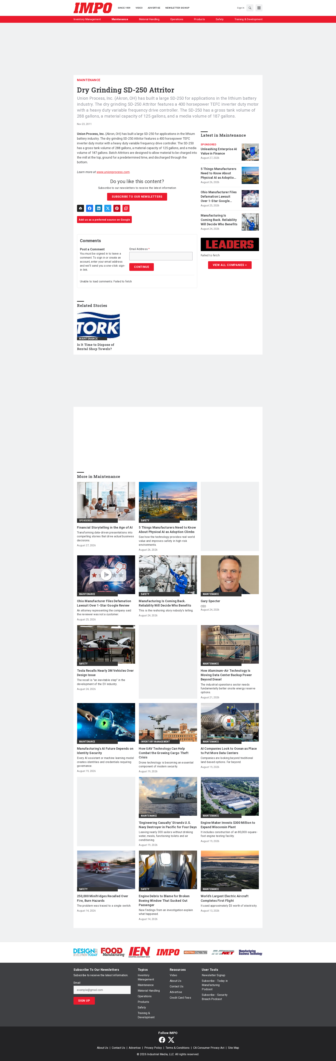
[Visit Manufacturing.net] (223, 952)
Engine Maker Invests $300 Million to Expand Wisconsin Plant (228, 825)
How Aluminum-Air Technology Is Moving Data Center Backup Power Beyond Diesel (226, 675)
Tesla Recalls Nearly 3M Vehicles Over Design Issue (105, 673)
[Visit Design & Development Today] (85, 952)
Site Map (233, 1047)
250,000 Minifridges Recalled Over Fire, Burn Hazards (102, 898)
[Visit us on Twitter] (171, 1040)
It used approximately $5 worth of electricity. (229, 905)
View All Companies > (230, 265)
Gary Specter (210, 601)
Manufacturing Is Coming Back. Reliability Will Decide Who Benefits (219, 220)
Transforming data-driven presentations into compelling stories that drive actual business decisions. (105, 536)
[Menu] (258, 7)
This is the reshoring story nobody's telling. (166, 610)
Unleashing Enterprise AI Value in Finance (219, 151)
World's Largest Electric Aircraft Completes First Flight (224, 898)
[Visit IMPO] (168, 952)
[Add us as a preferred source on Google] (126, 208)
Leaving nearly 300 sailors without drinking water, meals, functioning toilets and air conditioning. (166, 836)
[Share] (89, 208)
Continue (141, 267)
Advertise (135, 1047)
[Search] (249, 7)
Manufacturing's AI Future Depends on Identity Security (105, 751)
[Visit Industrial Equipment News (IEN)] (139, 952)
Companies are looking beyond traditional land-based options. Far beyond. (227, 760)
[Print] (80, 208)
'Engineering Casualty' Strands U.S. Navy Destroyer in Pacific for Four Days (168, 825)
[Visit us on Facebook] (162, 1040)
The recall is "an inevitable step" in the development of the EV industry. (101, 682)
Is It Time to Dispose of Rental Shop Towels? (95, 347)
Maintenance (88, 80)
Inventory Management (155, 741)
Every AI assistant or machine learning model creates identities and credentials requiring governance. (105, 762)
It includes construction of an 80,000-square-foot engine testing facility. (229, 834)
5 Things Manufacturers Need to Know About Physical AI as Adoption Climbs (218, 173)
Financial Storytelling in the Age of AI (105, 527)
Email (77, 982)
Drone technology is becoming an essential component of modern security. (166, 764)
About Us (102, 1047)
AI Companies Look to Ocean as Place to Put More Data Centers (229, 751)
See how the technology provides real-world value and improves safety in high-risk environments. (167, 540)
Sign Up (84, 1000)
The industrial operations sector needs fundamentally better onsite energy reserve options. (228, 688)
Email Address (139, 249)
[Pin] (116, 208)
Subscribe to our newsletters (137, 196)
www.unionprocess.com (113, 172)
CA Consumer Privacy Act (208, 1047)
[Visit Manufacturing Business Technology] (250, 952)
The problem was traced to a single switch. (104, 905)
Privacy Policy (153, 1047)
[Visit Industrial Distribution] (196, 952)
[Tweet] (107, 208)
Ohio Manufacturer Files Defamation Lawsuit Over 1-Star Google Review (219, 196)
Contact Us (118, 1047)
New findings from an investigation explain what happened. (166, 912)
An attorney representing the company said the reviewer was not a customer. (104, 612)
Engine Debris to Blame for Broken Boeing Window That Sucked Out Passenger (164, 900)
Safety (145, 520)
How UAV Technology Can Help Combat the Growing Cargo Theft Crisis (163, 753)
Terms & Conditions (178, 1047)
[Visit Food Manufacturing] (113, 952)
